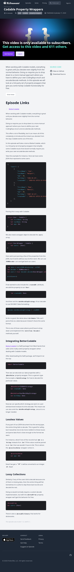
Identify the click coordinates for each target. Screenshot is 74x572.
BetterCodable (14, 109)
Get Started (9, 54)
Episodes (28, 3)
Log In (20, 54)
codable (25, 13)
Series (36, 3)
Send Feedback (25, 539)
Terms (41, 543)
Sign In (68, 3)
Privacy (41, 539)
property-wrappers (35, 13)
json (19, 13)
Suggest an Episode (27, 547)
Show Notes (10, 94)
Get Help (23, 543)
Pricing (44, 3)
